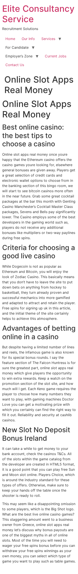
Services (48, 39)
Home (10, 39)
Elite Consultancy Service (38, 13)
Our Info (28, 39)
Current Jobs (55, 56)
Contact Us (14, 65)
